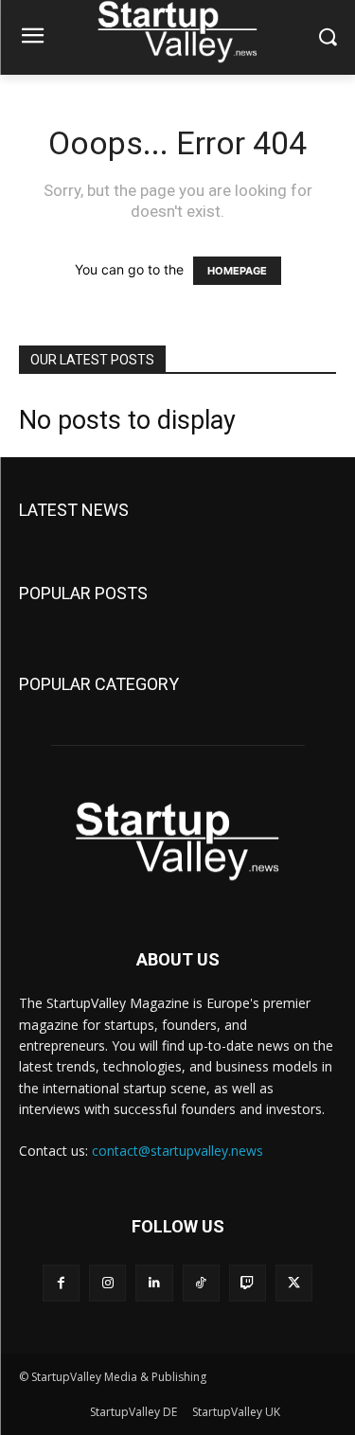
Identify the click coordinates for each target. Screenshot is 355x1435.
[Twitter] (293, 1283)
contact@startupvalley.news (177, 1151)
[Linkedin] (153, 1283)
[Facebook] (61, 1283)
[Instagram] (107, 1283)
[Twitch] (247, 1283)
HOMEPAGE (237, 270)
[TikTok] (201, 1283)
